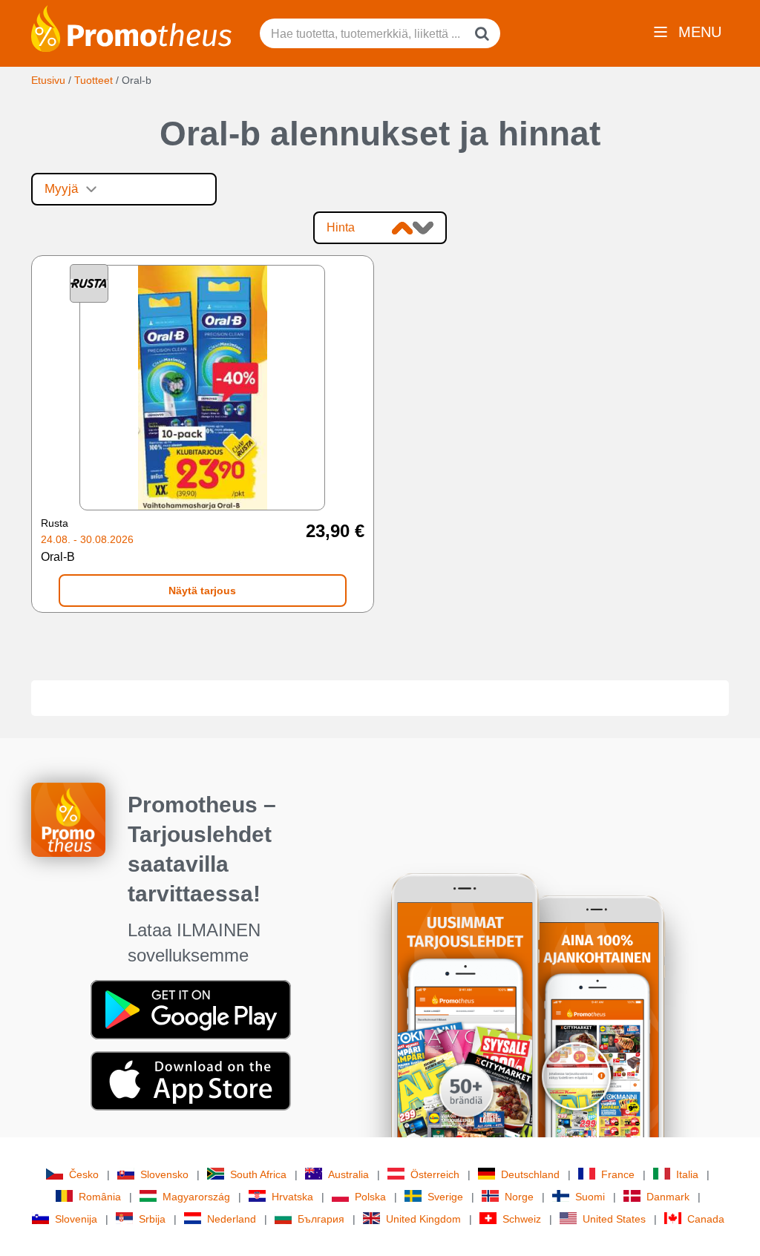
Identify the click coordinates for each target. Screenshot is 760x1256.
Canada (705, 1219)
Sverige (445, 1197)
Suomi (590, 1197)
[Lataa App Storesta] (191, 1080)
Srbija (152, 1219)
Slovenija (76, 1219)
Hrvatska (292, 1197)
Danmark (667, 1197)
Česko (84, 1174)
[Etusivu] (131, 27)
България (321, 1219)
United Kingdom (423, 1219)
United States (614, 1219)
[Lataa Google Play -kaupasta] (191, 1009)
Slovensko (164, 1174)
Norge (519, 1197)
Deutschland (530, 1174)
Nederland (231, 1219)
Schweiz (521, 1219)
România (100, 1197)
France (618, 1174)
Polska (370, 1197)
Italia (687, 1174)
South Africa (258, 1174)
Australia (348, 1174)
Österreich (434, 1174)
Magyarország (196, 1197)
